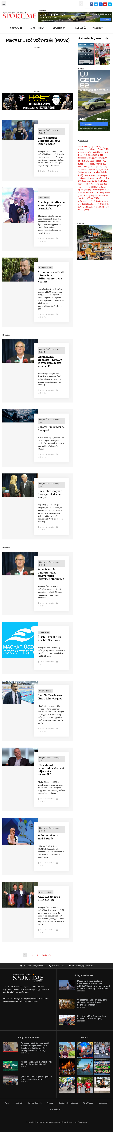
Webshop (97, 27)
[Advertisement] (37, 68)
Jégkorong (100, 166)
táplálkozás (101, 195)
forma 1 (86, 160)
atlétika (98, 146)
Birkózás (102, 152)
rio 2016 (99, 186)
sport (83, 189)
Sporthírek (37, 27)
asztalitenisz (85, 146)
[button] (4, 3)
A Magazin (16, 27)
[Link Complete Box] (37, 150)
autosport (84, 149)
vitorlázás (85, 204)
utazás (83, 198)
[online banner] (94, 242)
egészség (95, 154)
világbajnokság (86, 201)
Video (93, 198)
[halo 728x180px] (37, 101)
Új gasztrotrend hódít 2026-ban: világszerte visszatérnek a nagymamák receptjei (92, 1002)
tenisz (88, 195)
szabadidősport (88, 192)
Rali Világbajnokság (97, 184)
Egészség (80, 27)
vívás (96, 204)
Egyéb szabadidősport (68, 1103)
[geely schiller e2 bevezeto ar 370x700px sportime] (94, 100)
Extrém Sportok (34, 1103)
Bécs (83, 155)
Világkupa (101, 201)
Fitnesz (50, 1103)
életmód (102, 206)
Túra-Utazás (88, 1103)
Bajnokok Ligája (87, 152)
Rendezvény (85, 187)
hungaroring (85, 166)
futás (83, 163)
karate (96, 169)
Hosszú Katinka (98, 163)
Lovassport (103, 1103)
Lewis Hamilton (92, 175)
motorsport (90, 181)
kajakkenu (84, 169)
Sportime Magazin (99, 190)
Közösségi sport (57, 1109)
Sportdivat (60, 27)
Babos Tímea (100, 149)
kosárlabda (90, 172)
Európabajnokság (87, 157)
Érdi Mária (89, 207)
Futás (7, 1103)
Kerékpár (19, 1103)
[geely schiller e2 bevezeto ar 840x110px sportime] (75, 17)
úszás (83, 209)
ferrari (102, 158)
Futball (100, 160)
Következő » (46, 955)
